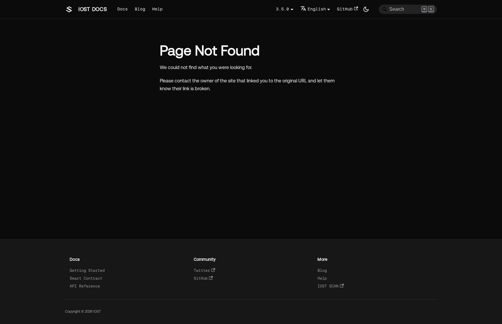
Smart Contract (86, 278)
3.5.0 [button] (282, 9)
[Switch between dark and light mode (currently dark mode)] (366, 9)
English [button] (317, 9)
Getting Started (87, 270)
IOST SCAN (328, 286)
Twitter (202, 270)
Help (157, 9)
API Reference (85, 286)
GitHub (345, 9)
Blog (140, 9)
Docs (122, 9)
